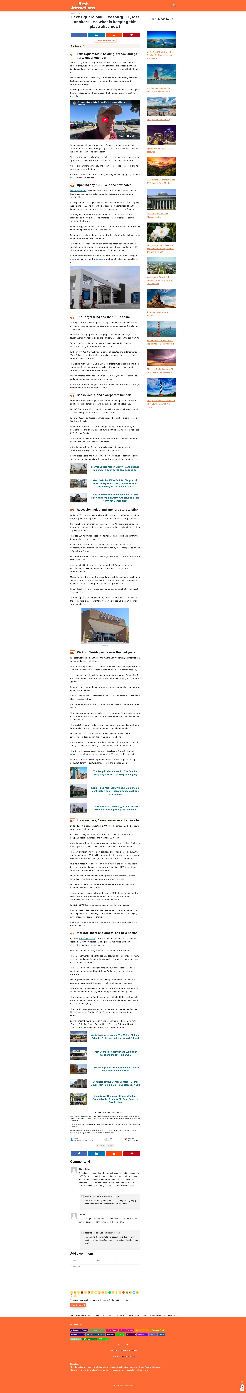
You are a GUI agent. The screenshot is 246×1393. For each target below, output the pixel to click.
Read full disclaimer (152, 1367)
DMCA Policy (172, 1315)
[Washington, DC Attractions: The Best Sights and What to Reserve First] (161, 272)
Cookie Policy (119, 1315)
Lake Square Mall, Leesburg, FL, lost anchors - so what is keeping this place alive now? (115, 808)
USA (126, 1344)
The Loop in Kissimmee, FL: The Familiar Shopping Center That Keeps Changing (115, 773)
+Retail (101, 1145)
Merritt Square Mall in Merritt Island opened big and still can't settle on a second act (115, 468)
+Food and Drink (157, 1330)
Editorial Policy (80, 1315)
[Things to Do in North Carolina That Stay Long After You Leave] (161, 395)
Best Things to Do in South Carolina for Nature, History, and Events (159, 55)
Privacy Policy (107, 1315)
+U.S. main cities (89, 1339)
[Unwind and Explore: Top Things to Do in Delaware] (161, 83)
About (71, 1315)
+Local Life (131, 1335)
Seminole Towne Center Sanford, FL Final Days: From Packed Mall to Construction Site (115, 1083)
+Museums (142, 1335)
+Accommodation (97, 1330)
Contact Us (96, 1315)
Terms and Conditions (158, 1315)
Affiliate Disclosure (132, 1315)
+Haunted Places (78, 1335)
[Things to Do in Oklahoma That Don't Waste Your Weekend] (161, 364)
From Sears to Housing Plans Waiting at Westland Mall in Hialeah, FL (115, 1053)
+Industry (120, 1335)
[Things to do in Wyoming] (161, 114)
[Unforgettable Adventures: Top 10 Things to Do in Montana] (161, 174)
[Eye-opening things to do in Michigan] (161, 143)
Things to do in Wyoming (158, 119)
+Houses (110, 1335)
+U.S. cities (75, 1339)
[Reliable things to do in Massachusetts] (161, 208)
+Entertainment (141, 1330)
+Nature (152, 1335)
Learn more (143, 1370)
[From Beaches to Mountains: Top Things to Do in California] (161, 335)
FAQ (88, 1315)
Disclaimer (144, 1315)
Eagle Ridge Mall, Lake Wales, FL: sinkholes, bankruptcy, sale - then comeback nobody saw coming (115, 791)
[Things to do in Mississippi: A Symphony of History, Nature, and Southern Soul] (161, 240)
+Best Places (112, 1330)
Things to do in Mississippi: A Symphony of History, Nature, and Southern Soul (160, 248)
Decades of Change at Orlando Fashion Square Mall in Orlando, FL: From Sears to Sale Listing (115, 1099)
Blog (120, 1344)
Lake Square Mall (78, 191)
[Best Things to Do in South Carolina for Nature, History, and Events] (161, 47)
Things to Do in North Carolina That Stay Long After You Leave (161, 403)
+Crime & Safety (126, 1330)
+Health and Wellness (96, 1335)
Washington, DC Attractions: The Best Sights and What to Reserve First (160, 280)
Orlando (99, 259)
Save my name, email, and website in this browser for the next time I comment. (101, 1300)
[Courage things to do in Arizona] (161, 307)
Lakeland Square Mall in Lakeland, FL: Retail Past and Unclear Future (115, 1069)
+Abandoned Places (79, 1330)
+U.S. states (103, 1339)
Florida (110, 1145)
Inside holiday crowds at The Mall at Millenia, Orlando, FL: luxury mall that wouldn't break (115, 1037)
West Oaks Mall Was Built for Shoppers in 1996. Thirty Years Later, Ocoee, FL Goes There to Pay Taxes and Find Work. (115, 483)
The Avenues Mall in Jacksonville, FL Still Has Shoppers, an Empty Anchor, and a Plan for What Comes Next (115, 497)
